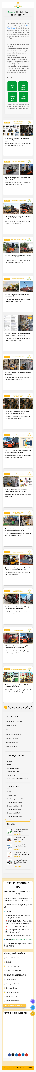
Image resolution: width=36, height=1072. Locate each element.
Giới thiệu (9, 962)
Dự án (9, 765)
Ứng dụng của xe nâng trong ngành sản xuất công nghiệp (17, 178)
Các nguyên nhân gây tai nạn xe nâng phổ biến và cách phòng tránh (17, 412)
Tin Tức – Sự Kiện (13, 772)
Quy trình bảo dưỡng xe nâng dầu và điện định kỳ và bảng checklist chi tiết (18, 568)
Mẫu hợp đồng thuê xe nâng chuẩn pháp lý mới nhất (18, 373)
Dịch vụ (9, 761)
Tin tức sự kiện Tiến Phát (14, 970)
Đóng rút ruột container (13, 734)
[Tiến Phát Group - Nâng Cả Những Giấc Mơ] (18, 5)
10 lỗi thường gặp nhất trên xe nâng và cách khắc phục (17, 139)
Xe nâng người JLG (13, 813)
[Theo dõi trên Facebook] (9, 1054)
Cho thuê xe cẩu (11, 726)
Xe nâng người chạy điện (15, 806)
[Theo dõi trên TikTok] (12, 1054)
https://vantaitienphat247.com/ (22, 939)
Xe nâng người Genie (14, 809)
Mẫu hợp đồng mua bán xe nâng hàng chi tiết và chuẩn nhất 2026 (18, 256)
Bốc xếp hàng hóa (12, 742)
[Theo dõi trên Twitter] (16, 1054)
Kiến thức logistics (23, 96)
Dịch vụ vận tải (11, 979)
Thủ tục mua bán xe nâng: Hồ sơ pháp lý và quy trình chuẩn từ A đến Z (18, 217)
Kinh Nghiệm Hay (13, 768)
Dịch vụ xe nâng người (13, 992)
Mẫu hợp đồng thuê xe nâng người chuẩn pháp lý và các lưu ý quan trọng (18, 334)
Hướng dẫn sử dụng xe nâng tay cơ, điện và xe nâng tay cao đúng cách (18, 529)
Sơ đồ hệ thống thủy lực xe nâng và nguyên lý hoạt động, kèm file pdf (16, 490)
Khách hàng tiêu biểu (13, 1000)
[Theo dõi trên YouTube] (26, 1054)
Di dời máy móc (11, 730)
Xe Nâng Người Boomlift (15, 799)
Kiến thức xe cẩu (12, 85)
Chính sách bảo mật (12, 966)
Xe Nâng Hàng (11, 795)
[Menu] (4, 5)
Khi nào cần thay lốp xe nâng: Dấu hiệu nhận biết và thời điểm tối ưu (17, 607)
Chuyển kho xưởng (12, 738)
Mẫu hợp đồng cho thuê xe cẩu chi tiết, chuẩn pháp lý (17, 295)
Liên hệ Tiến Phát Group (14, 958)
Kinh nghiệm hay (11, 996)
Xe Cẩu (9, 792)
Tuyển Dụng (11, 775)
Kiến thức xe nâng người (12, 97)
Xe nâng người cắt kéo (14, 802)
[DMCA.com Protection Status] (7, 1059)
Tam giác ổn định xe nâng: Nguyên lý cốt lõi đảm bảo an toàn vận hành (18, 451)
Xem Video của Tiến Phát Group (17, 779)
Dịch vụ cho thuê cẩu (13, 984)
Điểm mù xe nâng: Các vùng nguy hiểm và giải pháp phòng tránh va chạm (18, 646)
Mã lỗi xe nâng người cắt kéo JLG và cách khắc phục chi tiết (16, 685)
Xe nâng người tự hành (14, 816)
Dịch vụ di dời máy (12, 988)
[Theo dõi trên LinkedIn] (23, 1054)
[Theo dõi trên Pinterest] (19, 1054)
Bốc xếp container (12, 747)
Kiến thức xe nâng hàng (23, 86)
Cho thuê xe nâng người (14, 721)
